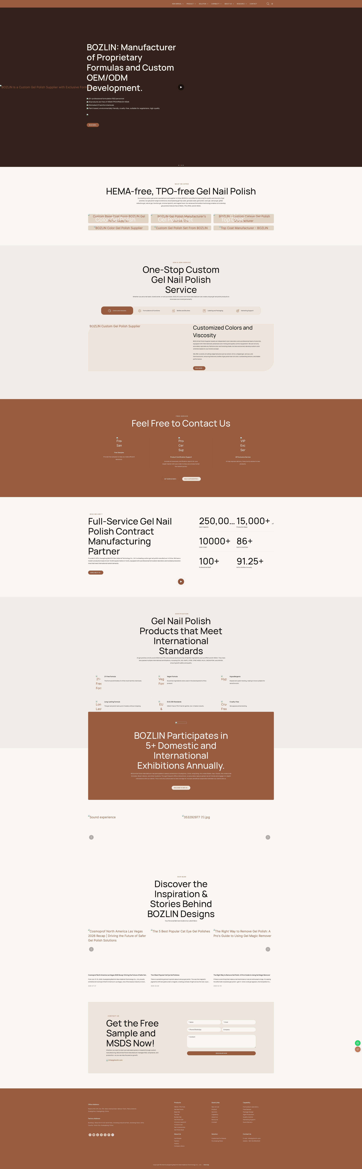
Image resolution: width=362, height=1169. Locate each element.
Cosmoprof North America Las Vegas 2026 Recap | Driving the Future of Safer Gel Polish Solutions (242, 975)
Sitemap (206, 1165)
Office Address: (93, 1104)
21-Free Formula (110, 676)
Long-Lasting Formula (112, 702)
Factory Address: (94, 1118)
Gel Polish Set (175, 219)
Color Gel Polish (115, 219)
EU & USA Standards (174, 702)
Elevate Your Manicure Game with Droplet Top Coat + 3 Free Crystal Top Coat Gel (179, 975)
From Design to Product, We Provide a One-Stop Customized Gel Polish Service (131, 72)
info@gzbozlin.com (115, 1060)
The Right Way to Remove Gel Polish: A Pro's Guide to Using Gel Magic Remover (116, 975)
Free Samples (119, 452)
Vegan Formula (172, 676)
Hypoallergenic (235, 676)
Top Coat (232, 219)
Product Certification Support (181, 457)
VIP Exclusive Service (243, 457)
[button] (178, 165)
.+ (250, 561)
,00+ (217, 521)
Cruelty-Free (234, 702)
